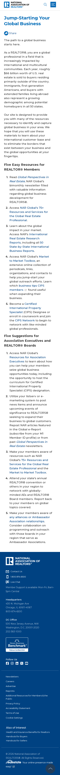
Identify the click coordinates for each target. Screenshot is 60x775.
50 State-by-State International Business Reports (29, 246)
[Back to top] (50, 768)
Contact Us (16, 571)
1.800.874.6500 (18, 576)
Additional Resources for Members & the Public (27, 697)
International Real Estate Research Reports (28, 238)
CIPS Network (25, 320)
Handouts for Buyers (16, 736)
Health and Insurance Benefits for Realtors (28, 732)
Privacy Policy (13, 703)
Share (12, 33)
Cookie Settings (14, 717)
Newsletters (12, 676)
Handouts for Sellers (16, 740)
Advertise (11, 686)
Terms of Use (12, 713)
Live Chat (15, 582)
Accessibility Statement (18, 708)
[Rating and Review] (17, 651)
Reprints (10, 691)
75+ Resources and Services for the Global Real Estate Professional (28, 464)
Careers (10, 681)
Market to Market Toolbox (27, 472)
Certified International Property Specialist (25, 308)
